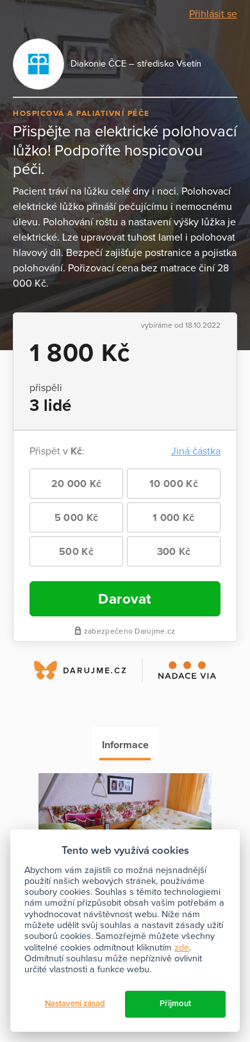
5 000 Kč (76, 517)
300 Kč (174, 551)
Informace (125, 745)
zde (181, 947)
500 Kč (76, 551)
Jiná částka (196, 451)
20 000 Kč (76, 483)
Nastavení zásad (75, 1003)
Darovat (125, 598)
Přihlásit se (213, 14)
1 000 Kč (173, 517)
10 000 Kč (173, 483)
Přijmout (175, 1003)
